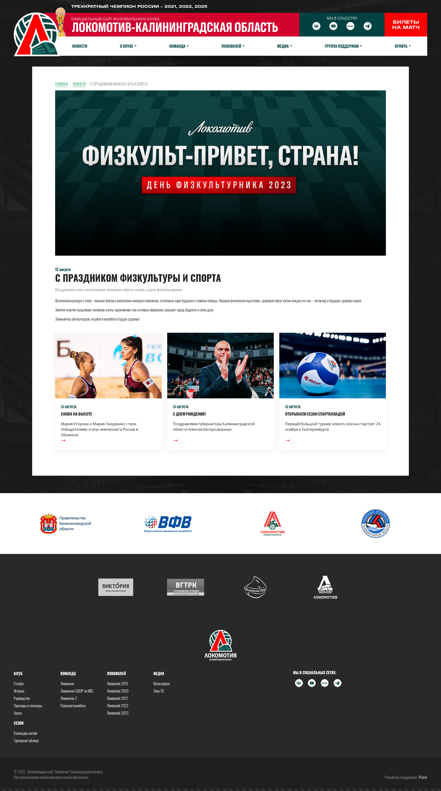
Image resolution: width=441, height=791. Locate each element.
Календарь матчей (25, 733)
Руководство (22, 698)
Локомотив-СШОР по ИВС (76, 691)
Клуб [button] (18, 673)
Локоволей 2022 (117, 705)
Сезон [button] (19, 723)
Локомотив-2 (68, 698)
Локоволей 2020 (117, 691)
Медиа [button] (283, 46)
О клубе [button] (126, 46)
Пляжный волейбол (72, 705)
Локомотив (67, 683)
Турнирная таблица (26, 740)
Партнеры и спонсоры (28, 705)
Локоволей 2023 (117, 713)
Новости (79, 46)
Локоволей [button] (231, 46)
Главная (61, 84)
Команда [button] (177, 46)
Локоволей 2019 (117, 683)
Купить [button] (401, 46)
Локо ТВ (158, 691)
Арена (18, 713)
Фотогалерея (161, 683)
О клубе (19, 683)
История (19, 691)
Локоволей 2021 (117, 698)
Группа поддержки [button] (342, 46)
